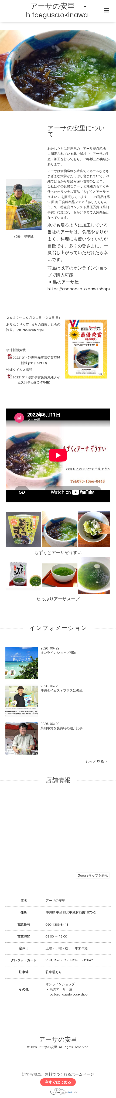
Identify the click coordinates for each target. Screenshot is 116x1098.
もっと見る (95, 762)
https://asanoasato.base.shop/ (78, 289)
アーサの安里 (58, 1040)
